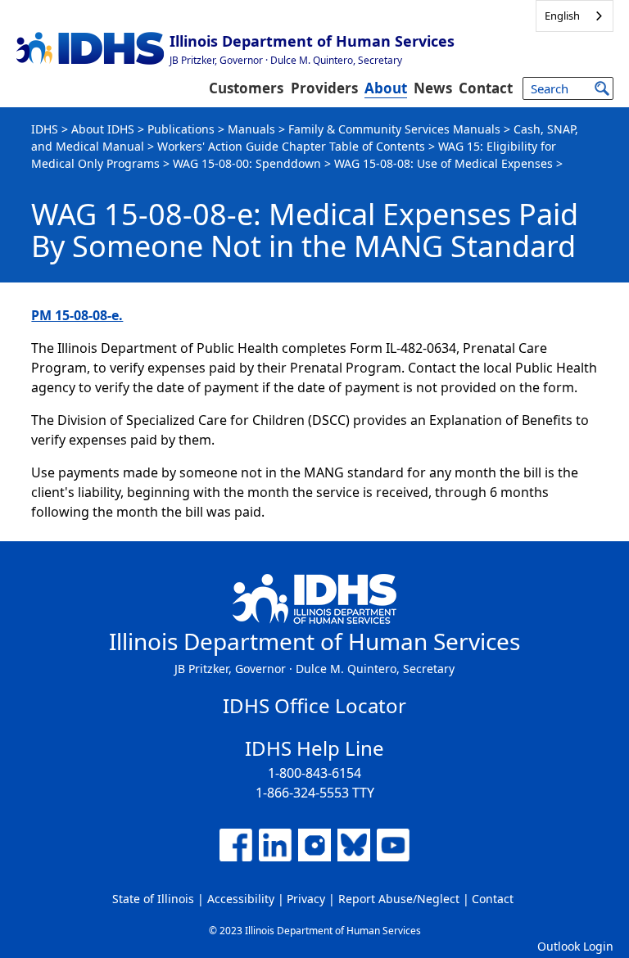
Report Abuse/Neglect (398, 898)
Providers (324, 88)
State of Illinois (153, 898)
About (385, 88)
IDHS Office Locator (314, 705)
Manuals (251, 129)
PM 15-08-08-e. (77, 315)
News (433, 88)
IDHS (44, 129)
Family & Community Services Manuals (394, 129)
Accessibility (240, 898)
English (562, 15)
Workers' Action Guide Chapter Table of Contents (291, 146)
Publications (181, 129)
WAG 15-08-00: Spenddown (247, 163)
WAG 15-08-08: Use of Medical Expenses (443, 163)
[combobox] (574, 16)
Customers (246, 88)
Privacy (306, 898)
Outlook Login (575, 946)
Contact (486, 88)
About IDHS (102, 129)
